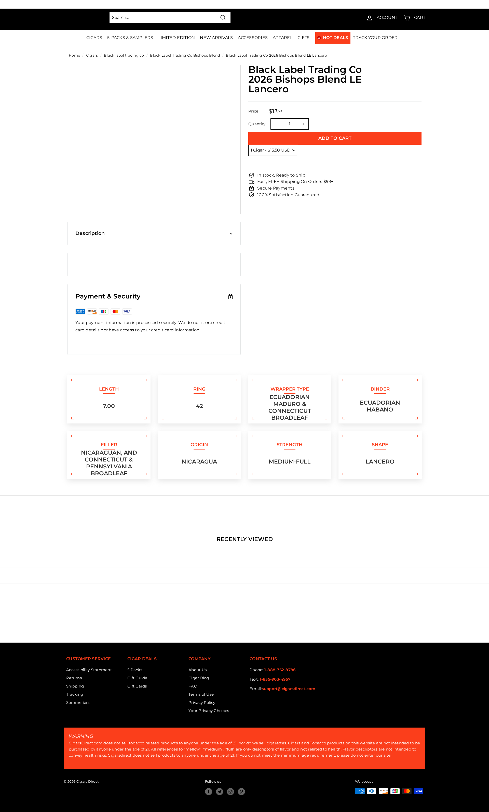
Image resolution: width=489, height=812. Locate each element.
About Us (197, 669)
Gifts (303, 37)
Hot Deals (335, 37)
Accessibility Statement (89, 669)
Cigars (94, 37)
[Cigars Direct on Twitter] (219, 791)
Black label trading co (124, 55)
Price (253, 111)
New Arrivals (216, 37)
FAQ (192, 686)
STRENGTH (290, 444)
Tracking (74, 694)
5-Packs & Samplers (130, 37)
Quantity (256, 123)
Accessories (253, 37)
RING (199, 389)
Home (74, 55)
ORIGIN (199, 444)
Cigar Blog (198, 678)
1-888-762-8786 (280, 669)
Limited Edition (176, 37)
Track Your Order (375, 37)
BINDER (380, 389)
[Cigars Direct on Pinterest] (241, 791)
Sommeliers (78, 702)
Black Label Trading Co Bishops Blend (185, 55)
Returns (74, 678)
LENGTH (109, 389)
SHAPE (380, 444)
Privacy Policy (201, 702)
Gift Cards (137, 686)
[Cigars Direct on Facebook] (208, 791)
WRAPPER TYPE (289, 389)
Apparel (282, 37)
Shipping (75, 686)
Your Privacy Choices (208, 710)
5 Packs (134, 669)
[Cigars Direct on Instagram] (230, 791)
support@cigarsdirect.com (289, 688)
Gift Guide (137, 678)
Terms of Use (201, 694)
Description (90, 233)
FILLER (109, 444)
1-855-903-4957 (275, 679)
